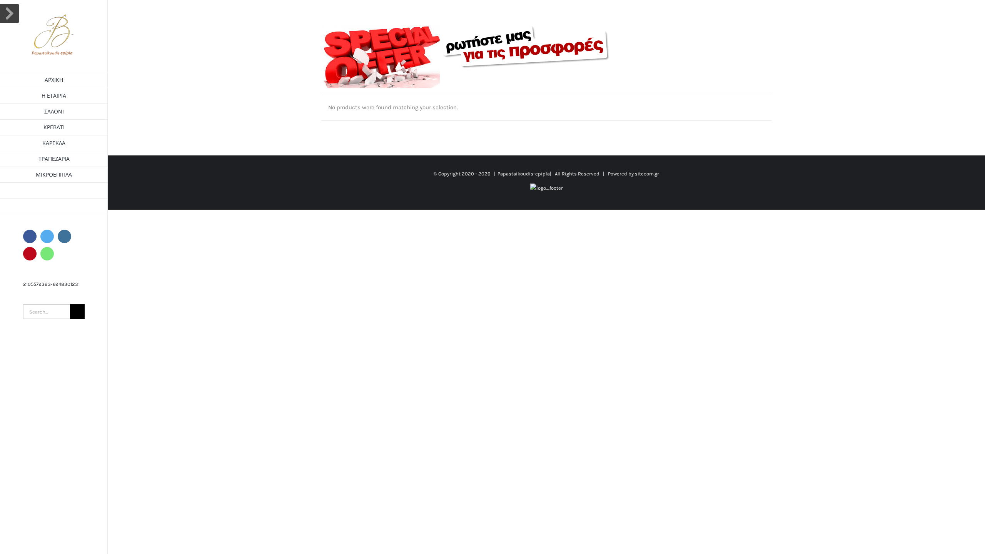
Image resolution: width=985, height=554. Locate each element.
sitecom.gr (647, 174)
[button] (54, 206)
